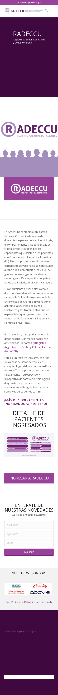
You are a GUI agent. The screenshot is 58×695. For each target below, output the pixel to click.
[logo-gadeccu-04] (24, 11)
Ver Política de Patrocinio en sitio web (29, 602)
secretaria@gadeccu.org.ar (29, 2)
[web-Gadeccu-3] (29, 445)
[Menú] (52, 11)
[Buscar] (45, 11)
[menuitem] (45, 11)
